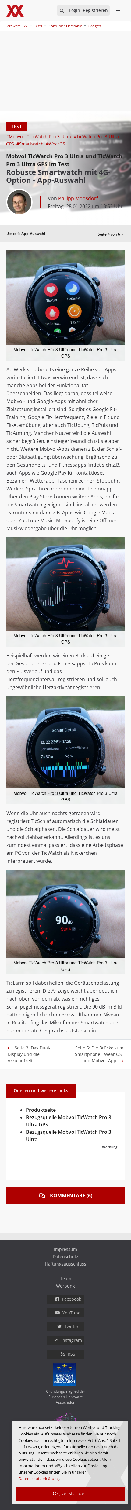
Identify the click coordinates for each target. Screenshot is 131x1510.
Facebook (71, 1299)
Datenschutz (65, 1256)
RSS (71, 1354)
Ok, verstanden (70, 1493)
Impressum (65, 1249)
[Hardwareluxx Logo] (15, 11)
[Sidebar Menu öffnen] (118, 10)
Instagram (71, 1340)
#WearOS (55, 144)
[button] (119, 255)
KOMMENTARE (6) (71, 1195)
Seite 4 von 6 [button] (109, 234)
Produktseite (41, 1110)
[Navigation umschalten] (4, 22)
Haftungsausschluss (65, 1264)
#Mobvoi (15, 136)
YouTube (71, 1313)
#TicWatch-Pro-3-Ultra (49, 136)
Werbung (65, 1286)
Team (65, 1278)
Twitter (71, 1326)
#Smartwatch (30, 144)
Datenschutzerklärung (39, 1478)
